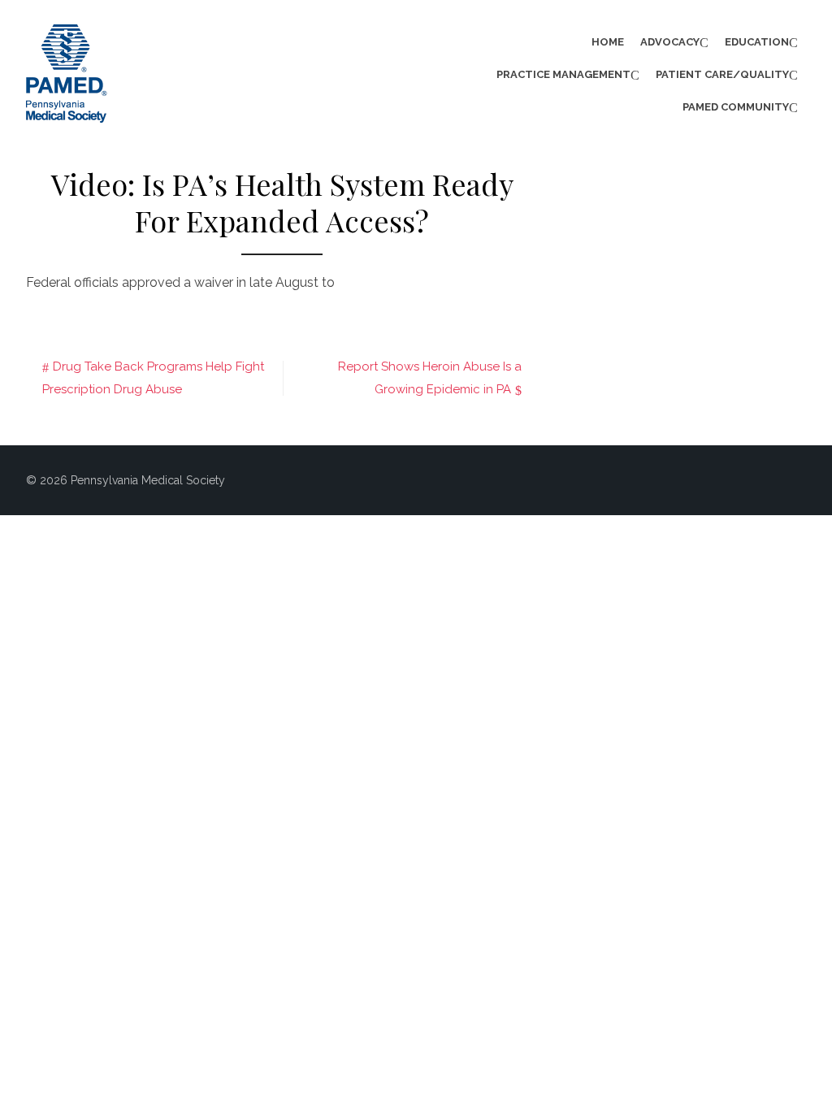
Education (757, 42)
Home (608, 42)
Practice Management (563, 74)
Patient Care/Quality (722, 74)
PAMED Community (735, 107)
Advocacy (670, 42)
